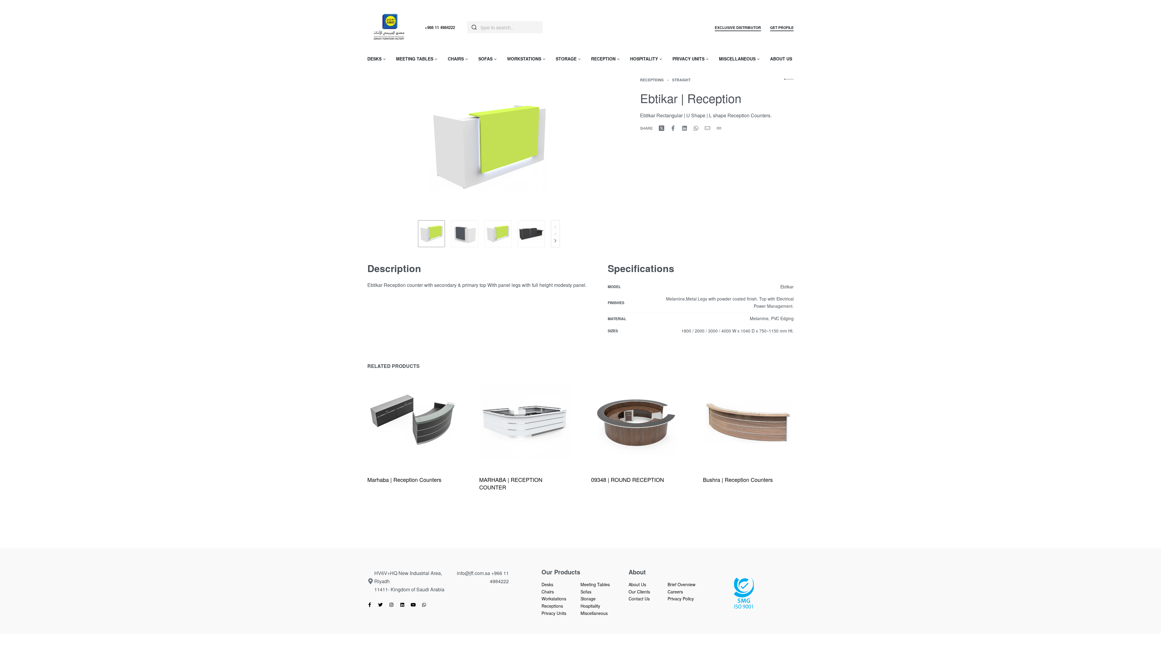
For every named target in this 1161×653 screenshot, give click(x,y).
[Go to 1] (431, 233)
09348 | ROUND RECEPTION (627, 479)
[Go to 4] (531, 233)
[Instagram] (391, 605)
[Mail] (707, 128)
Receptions (652, 80)
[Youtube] (413, 605)
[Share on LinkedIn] (684, 128)
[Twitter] (380, 605)
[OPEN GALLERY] (488, 146)
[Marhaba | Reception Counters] (412, 421)
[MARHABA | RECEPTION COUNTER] (524, 421)
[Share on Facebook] (673, 128)
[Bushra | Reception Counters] (748, 421)
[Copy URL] (719, 128)
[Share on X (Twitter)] (661, 128)
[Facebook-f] (369, 605)
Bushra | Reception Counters (738, 479)
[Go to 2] (464, 233)
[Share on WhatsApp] (696, 128)
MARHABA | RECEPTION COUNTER (510, 483)
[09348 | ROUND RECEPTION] (636, 421)
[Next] (555, 240)
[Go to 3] (498, 233)
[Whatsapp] (424, 605)
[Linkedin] (402, 605)
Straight (681, 80)
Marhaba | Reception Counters (404, 479)
